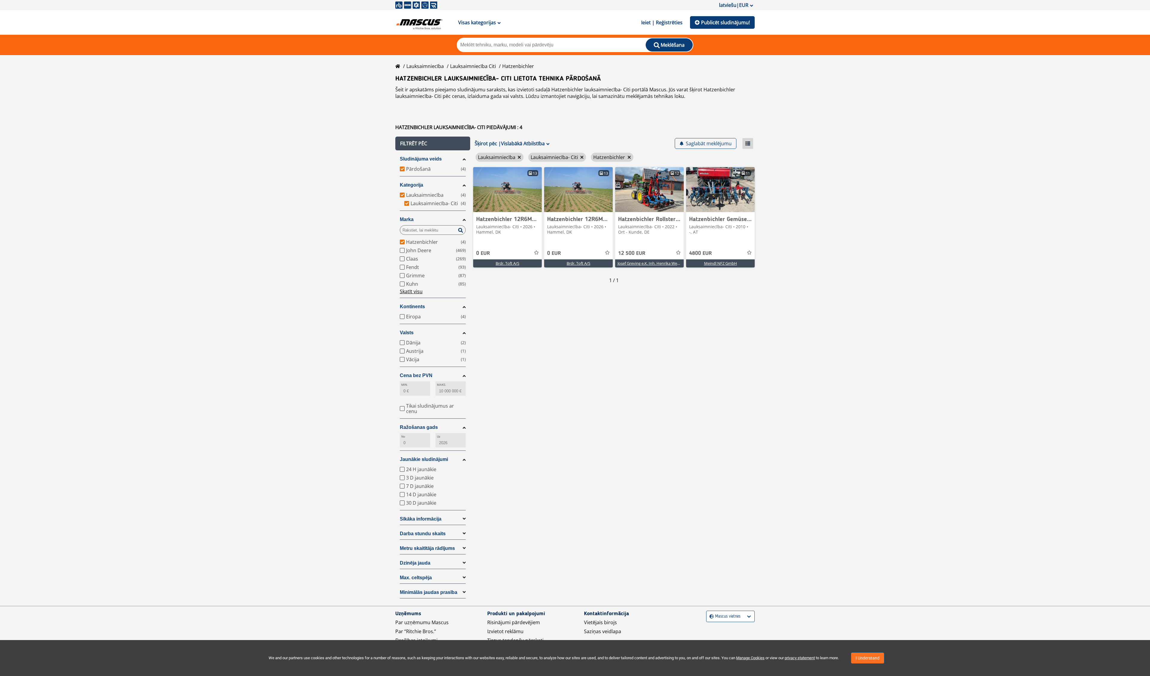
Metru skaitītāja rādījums (427, 548)
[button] (432, 143)
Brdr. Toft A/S (507, 263)
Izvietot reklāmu (505, 631)
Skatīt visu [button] (411, 291)
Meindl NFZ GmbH (720, 263)
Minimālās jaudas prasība (428, 592)
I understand (868, 658)
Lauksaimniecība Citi (473, 66)
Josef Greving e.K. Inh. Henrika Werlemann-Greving (662, 263)
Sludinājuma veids (421, 158)
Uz (438, 436)
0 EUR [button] (483, 253)
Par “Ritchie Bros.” (415, 631)
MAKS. (441, 384)
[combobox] (710, 616)
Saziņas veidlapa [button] (602, 631)
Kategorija (411, 184)
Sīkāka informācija (420, 518)
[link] (507, 189)
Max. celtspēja (416, 577)
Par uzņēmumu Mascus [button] (422, 622)
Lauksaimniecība (425, 66)
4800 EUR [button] (700, 253)
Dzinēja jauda (415, 562)
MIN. (404, 384)
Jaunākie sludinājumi (424, 459)
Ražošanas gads (419, 427)
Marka (407, 219)
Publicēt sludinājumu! (725, 22)
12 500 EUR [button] (631, 253)
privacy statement (800, 658)
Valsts (407, 332)
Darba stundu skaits (423, 533)
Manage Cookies (750, 658)
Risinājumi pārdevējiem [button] (513, 622)
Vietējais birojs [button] (600, 622)
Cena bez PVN (416, 375)
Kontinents (412, 306)
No (403, 436)
